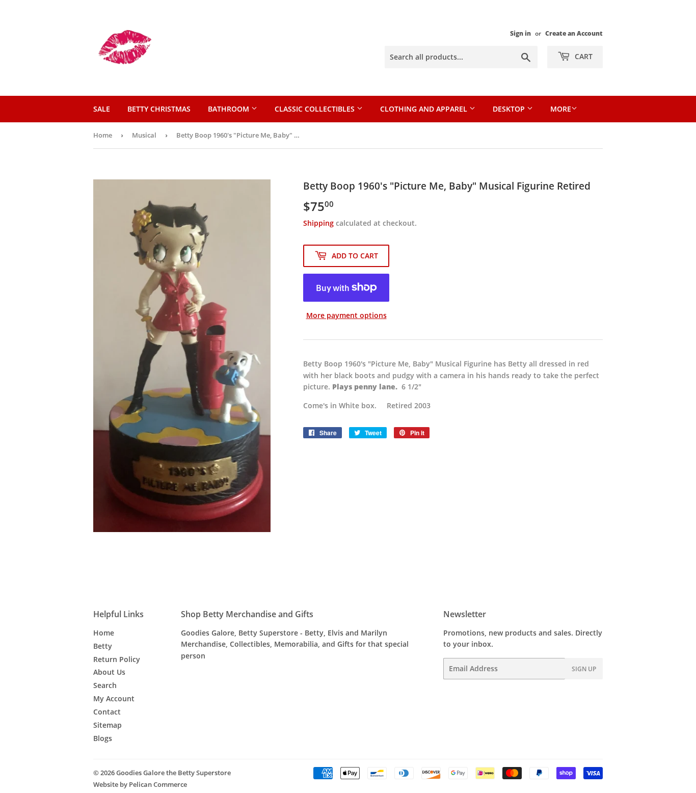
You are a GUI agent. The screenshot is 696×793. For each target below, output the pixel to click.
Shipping (318, 223)
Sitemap (107, 725)
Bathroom (229, 109)
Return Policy (116, 659)
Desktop (510, 109)
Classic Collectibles (316, 109)
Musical (144, 135)
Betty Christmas (159, 109)
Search (105, 685)
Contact (107, 712)
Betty (102, 646)
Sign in (520, 33)
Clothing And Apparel (424, 109)
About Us (109, 672)
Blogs (102, 738)
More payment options (346, 315)
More (560, 109)
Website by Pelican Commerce (140, 784)
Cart (583, 56)
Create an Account (574, 33)
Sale (101, 109)
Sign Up (584, 669)
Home (102, 135)
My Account (114, 698)
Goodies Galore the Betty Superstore (173, 772)
